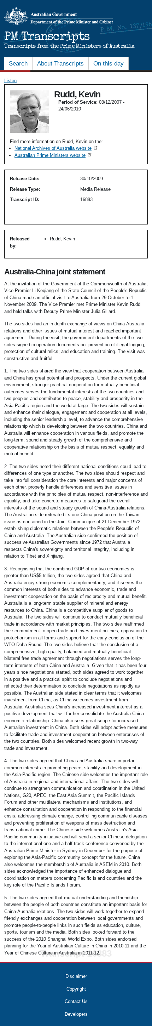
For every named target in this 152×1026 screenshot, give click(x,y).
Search (18, 63)
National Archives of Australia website (56, 148)
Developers (76, 1014)
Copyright (76, 989)
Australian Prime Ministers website (53, 155)
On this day (108, 63)
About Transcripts (60, 63)
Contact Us (76, 1001)
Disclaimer (76, 976)
